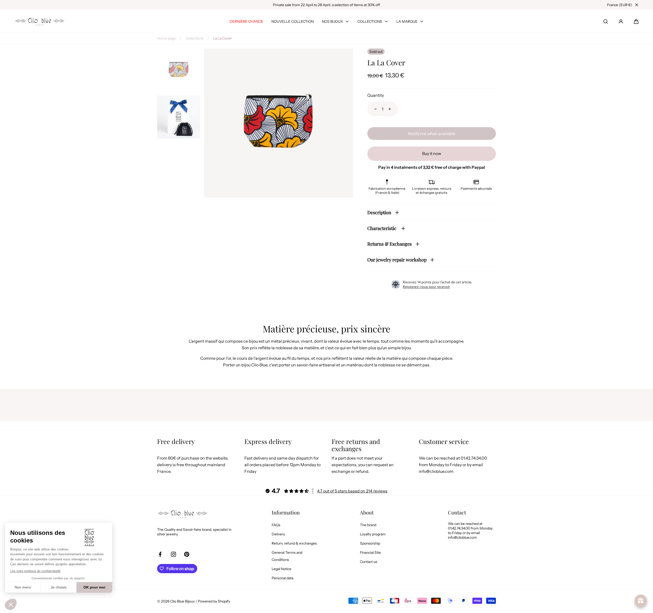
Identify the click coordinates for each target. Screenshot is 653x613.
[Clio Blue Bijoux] (39, 21)
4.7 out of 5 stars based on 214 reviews (352, 491)
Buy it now (431, 153)
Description (379, 212)
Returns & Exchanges (389, 244)
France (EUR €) (619, 5)
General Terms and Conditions (287, 556)
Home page (166, 38)
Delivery (278, 534)
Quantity (375, 95)
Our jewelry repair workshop (396, 260)
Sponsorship (370, 543)
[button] (636, 21)
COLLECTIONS (369, 21)
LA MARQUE (407, 21)
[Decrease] (372, 109)
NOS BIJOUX (332, 21)
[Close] (637, 5)
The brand (368, 525)
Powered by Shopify (214, 601)
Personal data (282, 578)
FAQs (276, 525)
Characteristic (382, 228)
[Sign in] (620, 21)
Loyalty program (373, 534)
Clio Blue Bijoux (182, 601)
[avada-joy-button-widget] (641, 601)
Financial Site (370, 552)
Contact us (368, 561)
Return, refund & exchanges (294, 543)
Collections (194, 38)
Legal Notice (281, 569)
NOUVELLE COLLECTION (292, 21)
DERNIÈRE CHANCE (246, 21)
